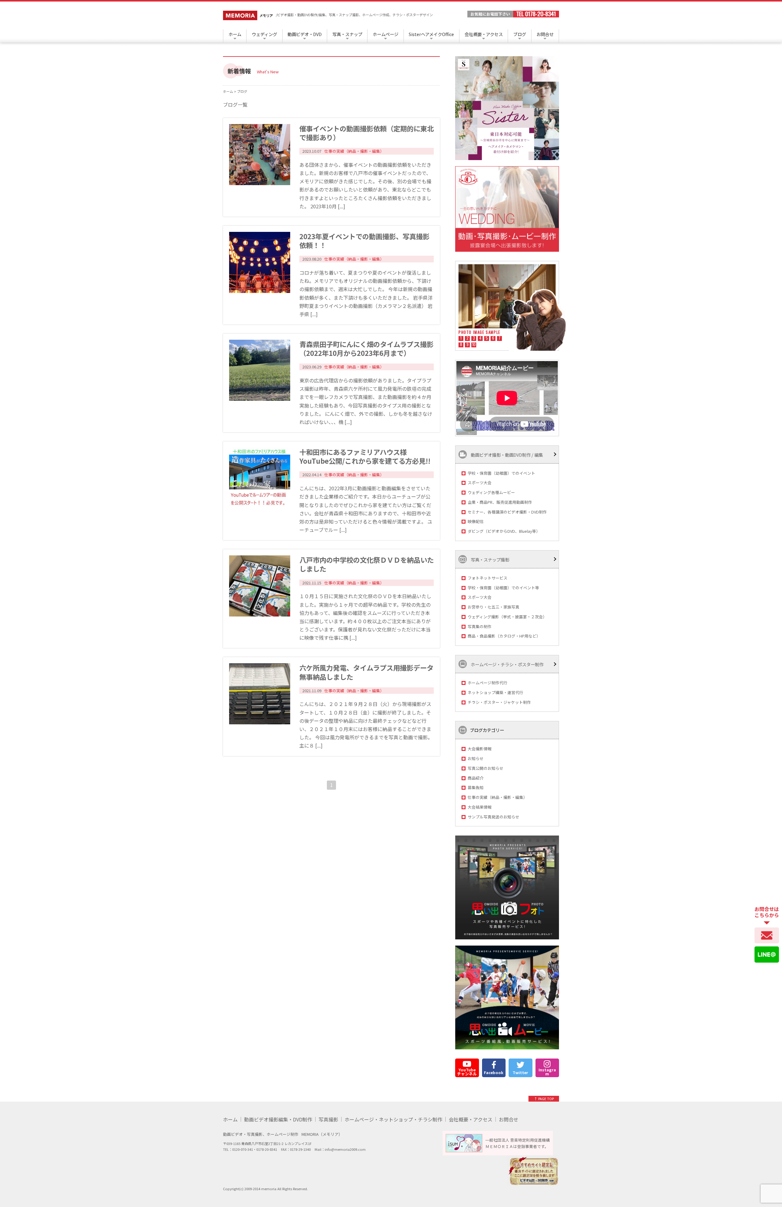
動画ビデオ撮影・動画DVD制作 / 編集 (506, 454)
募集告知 (476, 787)
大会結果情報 (479, 807)
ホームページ (385, 34)
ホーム (234, 34)
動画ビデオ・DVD (304, 34)
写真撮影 (328, 1119)
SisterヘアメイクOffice (431, 34)
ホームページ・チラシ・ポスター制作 (506, 664)
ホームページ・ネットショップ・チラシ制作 (393, 1119)
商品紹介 (476, 778)
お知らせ (476, 758)
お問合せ (545, 34)
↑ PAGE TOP (544, 1098)
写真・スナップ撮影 (489, 559)
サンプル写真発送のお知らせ (493, 817)
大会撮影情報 (479, 749)
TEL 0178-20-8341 (536, 14)
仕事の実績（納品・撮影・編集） (497, 797)
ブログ (519, 34)
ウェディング (264, 34)
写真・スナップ (347, 34)
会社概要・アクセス (484, 34)
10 (474, 344)
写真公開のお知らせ (485, 768)
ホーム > (230, 91)
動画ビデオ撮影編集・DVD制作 (278, 1119)
